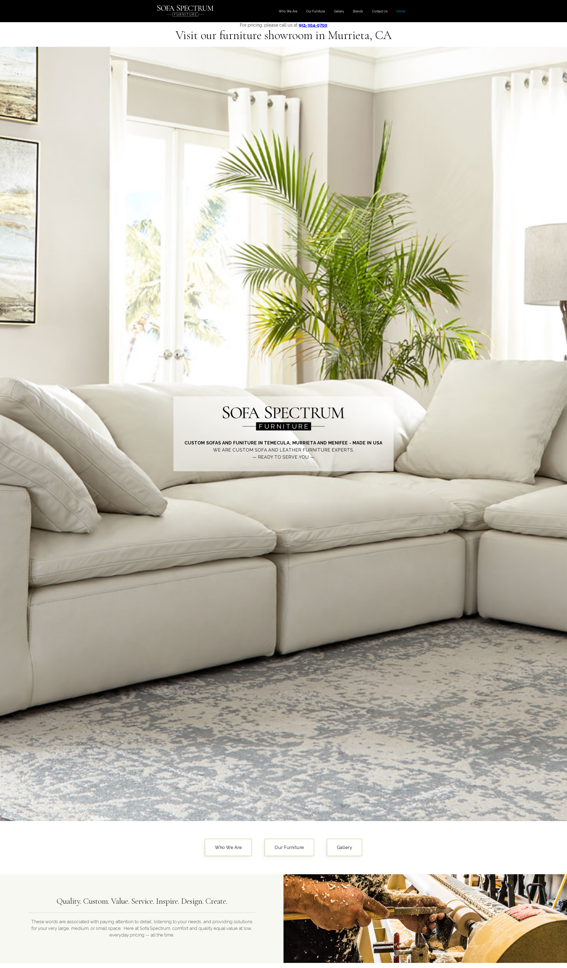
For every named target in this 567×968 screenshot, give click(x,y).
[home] (185, 10)
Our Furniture (315, 11)
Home (400, 11)
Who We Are (288, 11)
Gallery (339, 11)
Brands (358, 11)
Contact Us (380, 11)
